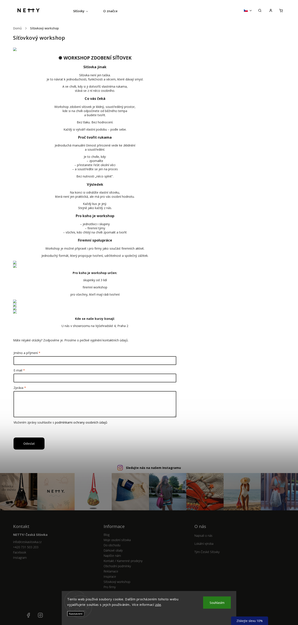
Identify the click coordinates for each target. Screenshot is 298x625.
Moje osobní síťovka (117, 540)
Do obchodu (112, 545)
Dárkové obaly (113, 550)
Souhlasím (217, 602)
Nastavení (75, 614)
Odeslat (29, 443)
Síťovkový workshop (117, 582)
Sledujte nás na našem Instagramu (153, 468)
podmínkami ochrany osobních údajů (81, 422)
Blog (107, 535)
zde (158, 604)
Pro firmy (110, 587)
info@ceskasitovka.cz (27, 542)
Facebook (19, 552)
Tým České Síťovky (206, 552)
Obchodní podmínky (117, 566)
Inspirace (110, 576)
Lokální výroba (203, 544)
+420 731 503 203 (25, 547)
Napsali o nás (203, 535)
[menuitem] (84, 11)
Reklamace (111, 571)
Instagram (20, 557)
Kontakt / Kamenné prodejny (123, 561)
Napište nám (112, 555)
